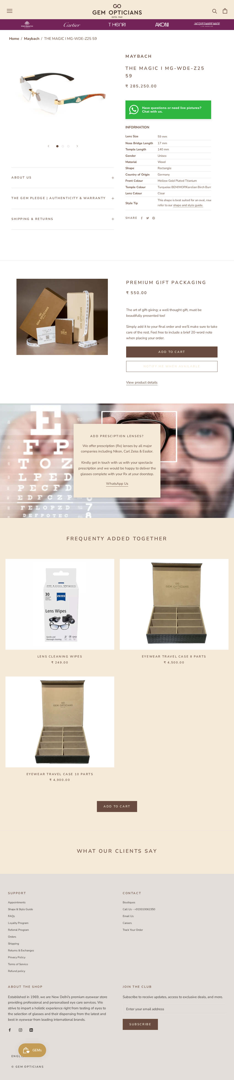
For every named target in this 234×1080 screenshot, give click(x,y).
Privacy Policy (16, 957)
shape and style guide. (188, 205)
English (19, 1056)
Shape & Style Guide (20, 909)
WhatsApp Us (117, 483)
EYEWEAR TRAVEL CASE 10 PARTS (60, 774)
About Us (21, 178)
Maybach (32, 38)
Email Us (128, 916)
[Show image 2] (63, 146)
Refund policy (16, 971)
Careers (127, 923)
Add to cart (117, 806)
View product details (141, 382)
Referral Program (18, 930)
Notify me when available (172, 366)
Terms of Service (18, 964)
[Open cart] (225, 11)
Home (14, 38)
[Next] (77, 146)
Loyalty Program (18, 923)
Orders (12, 937)
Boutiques (129, 902)
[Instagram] (20, 1030)
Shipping (13, 943)
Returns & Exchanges (21, 950)
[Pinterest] (153, 218)
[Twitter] (147, 218)
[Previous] (48, 146)
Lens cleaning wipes (59, 657)
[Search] (214, 10)
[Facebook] (141, 218)
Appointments (17, 902)
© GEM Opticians (27, 1067)
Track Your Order (133, 930)
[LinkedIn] (31, 1030)
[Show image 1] (57, 146)
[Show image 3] (68, 146)
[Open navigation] (9, 11)
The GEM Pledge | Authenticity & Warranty (58, 198)
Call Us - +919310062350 (139, 909)
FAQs (11, 916)
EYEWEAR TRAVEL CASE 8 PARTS (174, 657)
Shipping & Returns (32, 219)
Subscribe (140, 1024)
